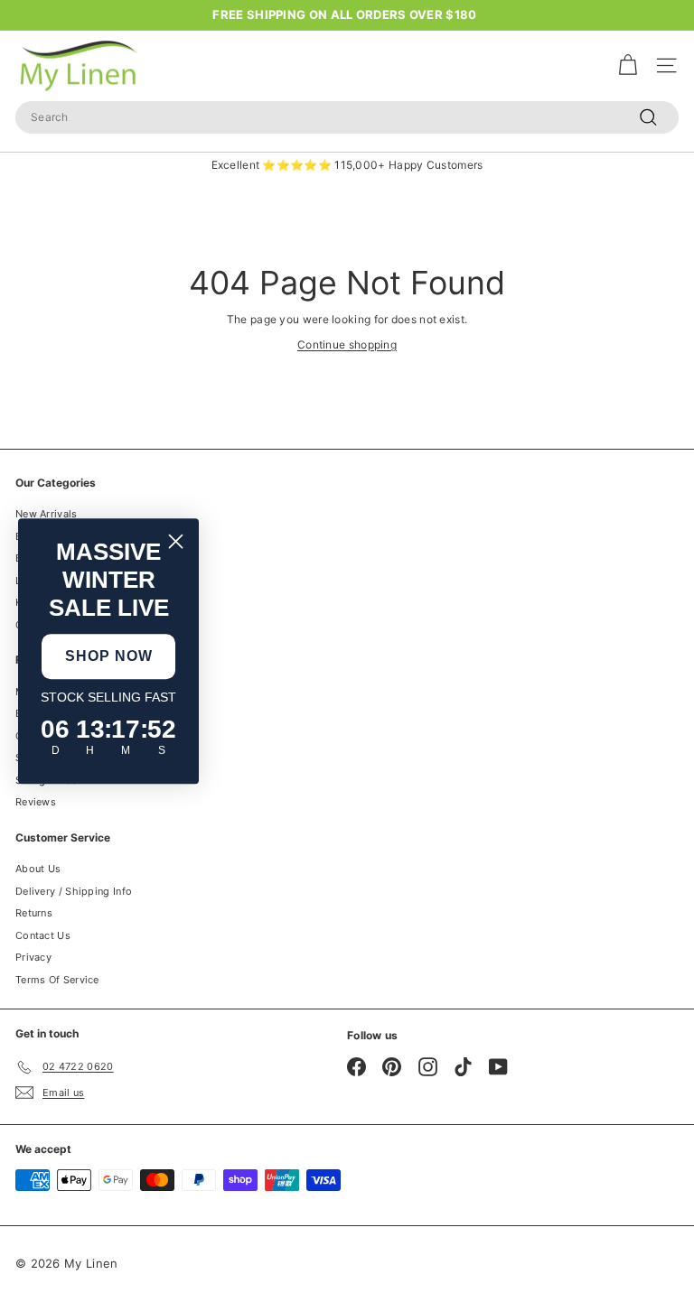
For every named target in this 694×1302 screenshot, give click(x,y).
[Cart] (627, 65)
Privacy (33, 957)
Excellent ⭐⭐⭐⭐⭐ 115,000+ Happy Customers (347, 165)
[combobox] (347, 117)
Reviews (35, 801)
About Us (38, 868)
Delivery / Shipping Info (73, 891)
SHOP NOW (109, 656)
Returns (33, 913)
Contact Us (42, 935)
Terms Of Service (57, 979)
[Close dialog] (176, 541)
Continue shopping (347, 344)
